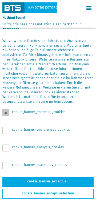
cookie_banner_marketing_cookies (39, 165)
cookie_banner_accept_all (48, 181)
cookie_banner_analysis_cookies (38, 147)
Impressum (63, 101)
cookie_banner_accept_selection (48, 193)
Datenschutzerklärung (20, 101)
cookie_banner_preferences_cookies (41, 129)
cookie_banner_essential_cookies (39, 112)
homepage (10, 29)
